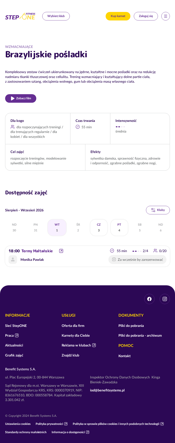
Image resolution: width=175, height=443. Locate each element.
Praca (9, 335)
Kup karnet (118, 16)
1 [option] (57, 227)
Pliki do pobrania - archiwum (140, 335)
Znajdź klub (70, 355)
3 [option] (99, 227)
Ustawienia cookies (18, 424)
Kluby (161, 210)
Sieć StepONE (16, 326)
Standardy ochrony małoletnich (26, 432)
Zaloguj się (146, 16)
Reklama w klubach (76, 345)
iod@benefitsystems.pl (107, 390)
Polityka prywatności (49, 424)
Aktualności (14, 345)
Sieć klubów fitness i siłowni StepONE (20, 16)
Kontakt (124, 356)
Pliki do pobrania (131, 326)
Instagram (165, 299)
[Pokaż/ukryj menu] (165, 16)
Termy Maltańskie (36, 250)
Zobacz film (23, 98)
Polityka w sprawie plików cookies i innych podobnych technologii (116, 424)
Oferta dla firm (73, 326)
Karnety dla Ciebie (76, 335)
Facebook (149, 299)
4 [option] (119, 227)
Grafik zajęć (14, 355)
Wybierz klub (56, 16)
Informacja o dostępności (68, 432)
